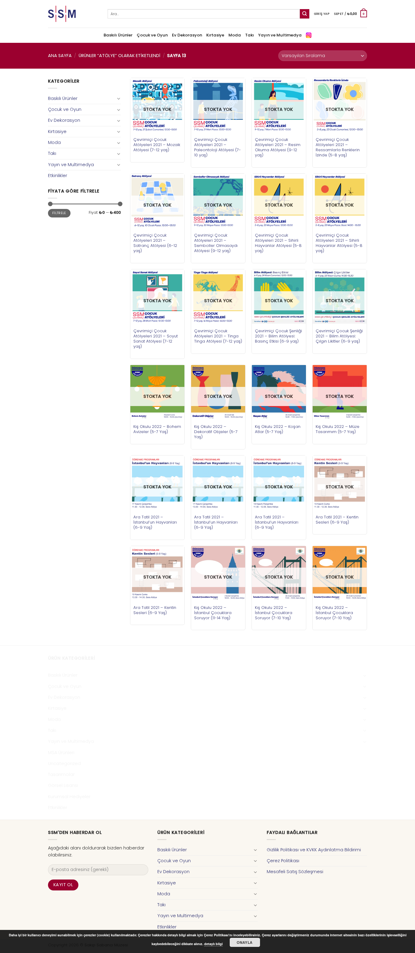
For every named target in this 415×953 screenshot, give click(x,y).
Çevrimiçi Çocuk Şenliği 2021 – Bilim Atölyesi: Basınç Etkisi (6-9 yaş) (278, 336)
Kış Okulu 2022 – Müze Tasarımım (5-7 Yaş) (337, 429)
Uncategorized (64, 763)
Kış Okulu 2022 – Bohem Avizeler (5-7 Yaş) (157, 429)
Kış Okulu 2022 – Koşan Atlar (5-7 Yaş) (277, 429)
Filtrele (59, 213)
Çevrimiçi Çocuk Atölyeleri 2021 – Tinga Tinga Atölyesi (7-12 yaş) (218, 336)
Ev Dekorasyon (187, 35)
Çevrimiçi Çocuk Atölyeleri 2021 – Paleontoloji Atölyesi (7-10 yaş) (217, 147)
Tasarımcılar (61, 774)
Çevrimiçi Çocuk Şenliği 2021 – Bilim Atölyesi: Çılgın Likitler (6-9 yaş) (339, 336)
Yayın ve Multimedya (280, 35)
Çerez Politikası (283, 861)
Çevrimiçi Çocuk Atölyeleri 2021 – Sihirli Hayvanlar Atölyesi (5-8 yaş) (278, 243)
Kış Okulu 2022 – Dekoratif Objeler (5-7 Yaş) (216, 431)
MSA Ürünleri (61, 753)
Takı (249, 35)
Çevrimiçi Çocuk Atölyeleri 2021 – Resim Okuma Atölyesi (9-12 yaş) (277, 147)
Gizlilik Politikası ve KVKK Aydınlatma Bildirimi (314, 850)
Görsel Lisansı (63, 785)
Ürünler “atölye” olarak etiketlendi (119, 56)
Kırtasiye (215, 35)
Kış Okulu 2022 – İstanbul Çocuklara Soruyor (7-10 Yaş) (273, 612)
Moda (234, 35)
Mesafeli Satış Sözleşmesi (295, 872)
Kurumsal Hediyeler (69, 797)
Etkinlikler (57, 175)
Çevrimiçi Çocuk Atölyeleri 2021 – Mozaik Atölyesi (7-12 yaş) (156, 144)
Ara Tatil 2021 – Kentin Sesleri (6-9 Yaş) (337, 519)
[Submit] (304, 14)
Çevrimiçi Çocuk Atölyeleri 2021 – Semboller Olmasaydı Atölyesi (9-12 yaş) (216, 243)
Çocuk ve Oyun (152, 35)
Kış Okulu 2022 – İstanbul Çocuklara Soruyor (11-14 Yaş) (213, 612)
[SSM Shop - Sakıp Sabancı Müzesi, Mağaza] (73, 14)
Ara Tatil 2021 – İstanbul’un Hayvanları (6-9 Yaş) (155, 522)
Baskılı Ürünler (118, 35)
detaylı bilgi (213, 943)
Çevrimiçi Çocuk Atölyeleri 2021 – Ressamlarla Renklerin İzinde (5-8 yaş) (338, 147)
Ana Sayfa (60, 56)
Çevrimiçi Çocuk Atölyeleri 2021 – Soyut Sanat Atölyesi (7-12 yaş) (155, 338)
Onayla (244, 942)
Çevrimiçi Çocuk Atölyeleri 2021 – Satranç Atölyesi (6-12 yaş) (155, 243)
